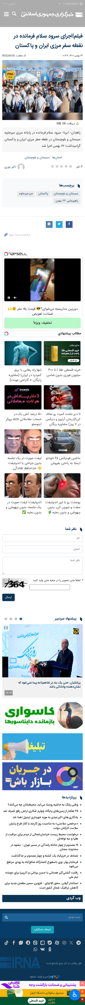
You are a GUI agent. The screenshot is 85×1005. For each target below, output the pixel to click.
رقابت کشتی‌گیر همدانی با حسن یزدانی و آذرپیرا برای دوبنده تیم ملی (41, 875)
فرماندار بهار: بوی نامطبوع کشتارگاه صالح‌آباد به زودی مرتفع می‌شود (42, 864)
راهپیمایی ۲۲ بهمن (67, 201)
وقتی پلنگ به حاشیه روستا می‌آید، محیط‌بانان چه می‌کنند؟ (43, 804)
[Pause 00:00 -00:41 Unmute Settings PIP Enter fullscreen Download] (42, 90)
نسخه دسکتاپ (42, 929)
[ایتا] (35, 943)
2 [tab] (16, 619)
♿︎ (75, 994)
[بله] (50, 943)
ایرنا (47, 14)
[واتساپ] (35, 949)
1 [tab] (20, 619)
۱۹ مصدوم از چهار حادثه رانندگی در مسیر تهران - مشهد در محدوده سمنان (44, 847)
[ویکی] (42, 949)
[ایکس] (71, 943)
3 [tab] (11, 619)
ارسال (8, 597)
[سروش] (28, 943)
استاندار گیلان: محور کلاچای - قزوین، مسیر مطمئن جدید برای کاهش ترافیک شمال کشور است (41, 885)
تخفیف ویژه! (42, 323)
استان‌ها (57, 157)
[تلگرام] (78, 943)
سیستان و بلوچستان (37, 157)
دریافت (66, 123)
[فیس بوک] (14, 943)
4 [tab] (6, 619)
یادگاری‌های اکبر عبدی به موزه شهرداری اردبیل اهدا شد (45, 817)
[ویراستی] (21, 943)
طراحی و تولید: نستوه (40, 977)
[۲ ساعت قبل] (42, 650)
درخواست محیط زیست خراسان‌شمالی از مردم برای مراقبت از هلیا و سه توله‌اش (42, 836)
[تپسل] (6, 254)
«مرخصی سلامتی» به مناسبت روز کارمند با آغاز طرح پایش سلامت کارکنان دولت (43, 826)
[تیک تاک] (6, 943)
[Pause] (9, 297)
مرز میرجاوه (26, 193)
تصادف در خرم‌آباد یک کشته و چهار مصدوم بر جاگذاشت (44, 855)
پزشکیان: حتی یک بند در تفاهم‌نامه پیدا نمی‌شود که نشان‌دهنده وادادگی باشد (49, 684)
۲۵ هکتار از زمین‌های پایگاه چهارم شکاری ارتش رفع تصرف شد (40, 811)
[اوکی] (50, 949)
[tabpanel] (42, 661)
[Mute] (15, 297)
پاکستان (43, 193)
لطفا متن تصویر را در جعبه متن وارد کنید (58, 580)
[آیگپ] (42, 943)
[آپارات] (57, 943)
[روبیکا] (64, 943)
